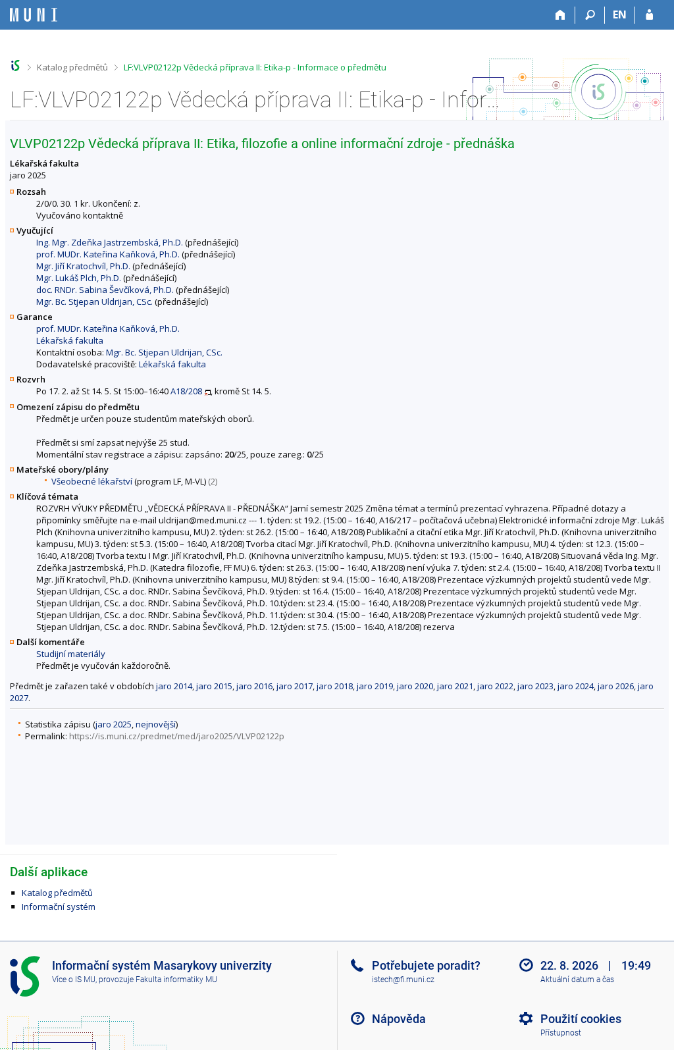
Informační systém (58, 906)
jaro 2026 (616, 686)
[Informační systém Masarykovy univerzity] (33, 15)
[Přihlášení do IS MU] (649, 15)
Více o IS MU (73, 979)
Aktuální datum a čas (577, 979)
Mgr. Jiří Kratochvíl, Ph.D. (83, 266)
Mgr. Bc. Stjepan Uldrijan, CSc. (94, 301)
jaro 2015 (214, 686)
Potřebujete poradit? (426, 965)
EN (620, 14)
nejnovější (156, 724)
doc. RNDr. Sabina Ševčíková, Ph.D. (105, 290)
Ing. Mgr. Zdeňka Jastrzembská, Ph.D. (109, 242)
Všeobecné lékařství (91, 481)
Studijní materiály (70, 654)
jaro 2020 (415, 686)
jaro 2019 (375, 686)
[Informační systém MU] (15, 65)
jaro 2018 (335, 686)
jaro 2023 (535, 686)
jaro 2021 (455, 686)
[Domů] (560, 15)
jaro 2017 (294, 686)
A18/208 (186, 391)
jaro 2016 (254, 686)
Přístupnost (560, 1032)
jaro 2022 (495, 686)
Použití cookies (580, 1019)
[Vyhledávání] (590, 15)
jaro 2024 (575, 686)
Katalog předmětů (72, 67)
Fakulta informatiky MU (176, 979)
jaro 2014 (174, 686)
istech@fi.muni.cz (403, 979)
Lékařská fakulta (69, 340)
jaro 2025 (113, 724)
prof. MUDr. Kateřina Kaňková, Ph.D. (108, 254)
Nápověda (399, 1019)
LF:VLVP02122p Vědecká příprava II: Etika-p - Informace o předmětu (255, 67)
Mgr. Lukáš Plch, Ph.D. (78, 278)
